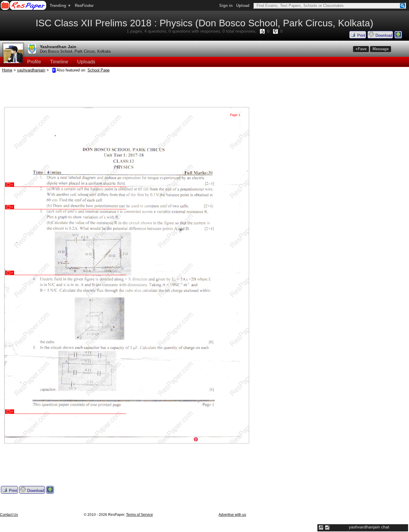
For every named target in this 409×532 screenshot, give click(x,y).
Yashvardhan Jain (58, 46)
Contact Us (9, 515)
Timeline (59, 61)
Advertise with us (232, 515)
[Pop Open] (327, 527)
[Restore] (321, 527)
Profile (34, 61)
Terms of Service (139, 515)
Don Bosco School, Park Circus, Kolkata (75, 51)
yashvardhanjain (31, 70)
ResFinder (84, 5)
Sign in (226, 5)
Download (383, 35)
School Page (98, 70)
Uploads (86, 61)
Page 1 (235, 115)
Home (7, 70)
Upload (242, 5)
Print (360, 35)
